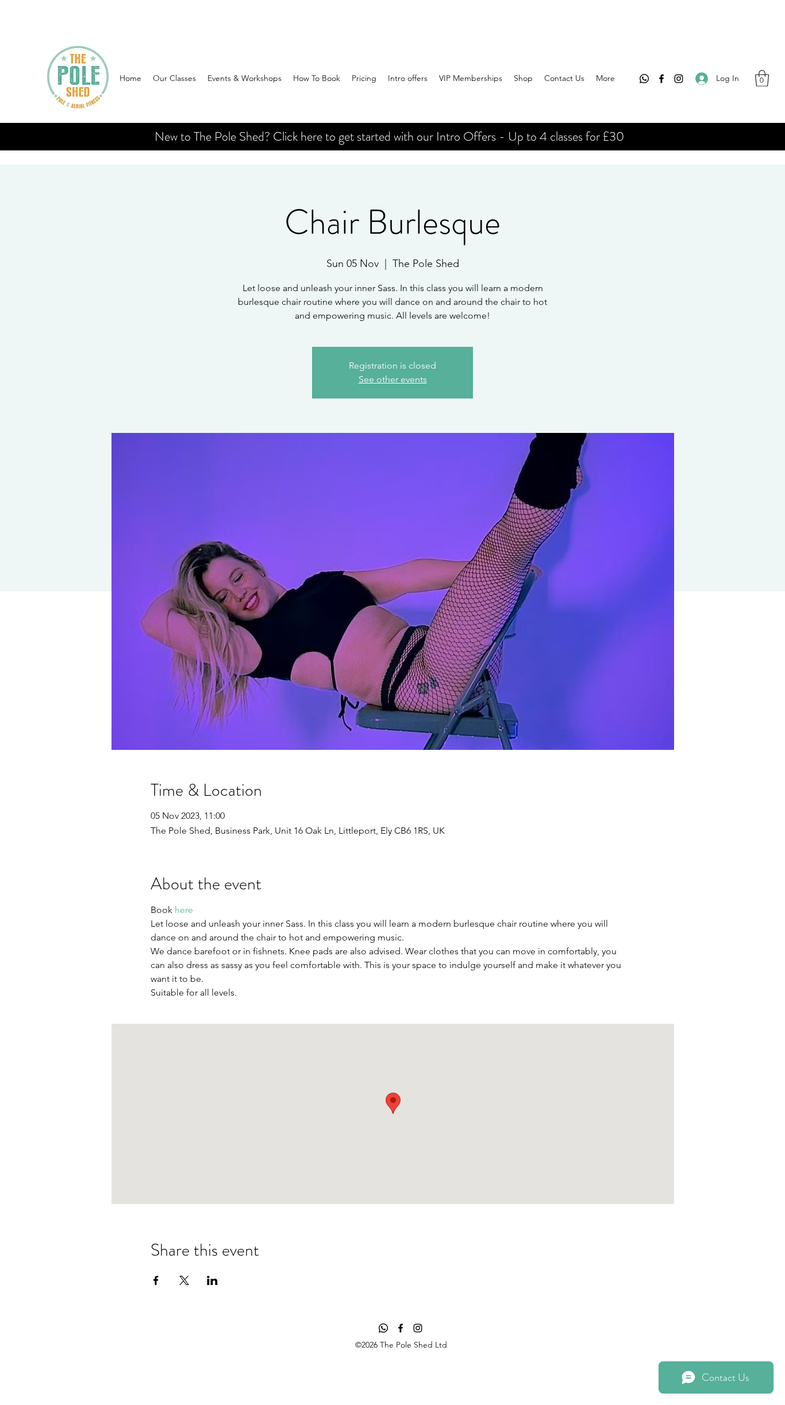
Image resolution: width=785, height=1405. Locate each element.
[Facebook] (661, 78)
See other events (393, 379)
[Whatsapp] (644, 78)
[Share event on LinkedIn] (212, 1280)
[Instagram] (678, 78)
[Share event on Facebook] (156, 1280)
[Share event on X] (184, 1280)
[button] (762, 78)
